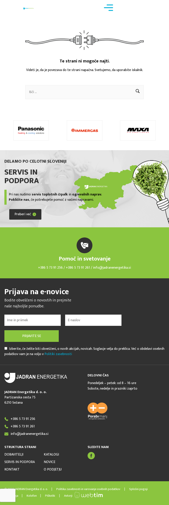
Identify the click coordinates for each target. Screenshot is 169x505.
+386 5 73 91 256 (50, 268)
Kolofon (32, 495)
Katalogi (51, 454)
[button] (137, 92)
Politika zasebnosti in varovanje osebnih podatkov (88, 489)
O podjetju (53, 469)
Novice (49, 462)
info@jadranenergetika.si (112, 268)
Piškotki (50, 495)
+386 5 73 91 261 (78, 268)
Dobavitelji (13, 454)
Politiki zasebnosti (58, 354)
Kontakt (12, 469)
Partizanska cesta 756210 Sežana (19, 400)
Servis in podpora (19, 462)
